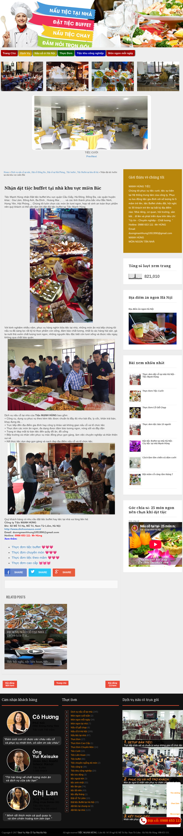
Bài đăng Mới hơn (9, 684)
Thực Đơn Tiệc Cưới (153, 391)
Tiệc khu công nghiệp (81, 771)
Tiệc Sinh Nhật (64, 83)
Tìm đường (175, 793)
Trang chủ (61, 683)
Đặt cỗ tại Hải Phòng (56, 172)
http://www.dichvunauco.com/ (22, 529)
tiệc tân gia (76, 786)
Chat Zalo (175, 803)
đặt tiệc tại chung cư (80, 806)
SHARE (18, 572)
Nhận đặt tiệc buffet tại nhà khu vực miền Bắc (52, 188)
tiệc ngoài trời (77, 778)
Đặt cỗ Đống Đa (39, 172)
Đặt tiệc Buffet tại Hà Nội (82, 802)
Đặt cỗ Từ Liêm (78, 798)
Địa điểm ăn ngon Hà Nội (141, 309)
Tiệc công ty (76, 767)
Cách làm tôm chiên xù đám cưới (159, 457)
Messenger (175, 814)
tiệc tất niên (76, 790)
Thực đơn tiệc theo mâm (29, 557)
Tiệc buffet (71, 172)
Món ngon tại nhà (79, 723)
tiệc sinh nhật (77, 782)
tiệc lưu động (77, 774)
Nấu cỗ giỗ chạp (79, 727)
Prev (89, 156)
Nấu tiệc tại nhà (78, 735)
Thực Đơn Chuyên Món (82, 747)
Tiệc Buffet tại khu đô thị (88, 172)
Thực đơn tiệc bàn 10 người (156, 424)
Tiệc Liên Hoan (78, 755)
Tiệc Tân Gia (19, 83)
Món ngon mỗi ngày (120, 53)
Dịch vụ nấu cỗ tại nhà (21, 172)
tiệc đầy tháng (77, 794)
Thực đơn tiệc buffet (26, 547)
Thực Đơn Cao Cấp (80, 743)
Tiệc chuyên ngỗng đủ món (84, 763)
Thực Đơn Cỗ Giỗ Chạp (154, 407)
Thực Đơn (76, 739)
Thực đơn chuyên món (28, 552)
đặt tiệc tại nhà (78, 810)
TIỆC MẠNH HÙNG (88, 832)
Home (6, 172)
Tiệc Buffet (156, 83)
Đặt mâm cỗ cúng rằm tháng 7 (157, 474)
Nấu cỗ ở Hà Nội (79, 731)
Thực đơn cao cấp (25, 563)
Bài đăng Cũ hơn (112, 684)
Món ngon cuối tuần (80, 716)
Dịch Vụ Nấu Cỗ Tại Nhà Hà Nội (32, 832)
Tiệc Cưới (110, 83)
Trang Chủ (9, 53)
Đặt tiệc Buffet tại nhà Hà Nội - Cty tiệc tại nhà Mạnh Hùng (157, 442)
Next (94, 156)
